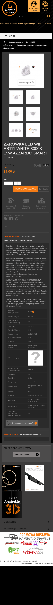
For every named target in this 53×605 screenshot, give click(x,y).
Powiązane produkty (11, 434)
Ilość (5, 179)
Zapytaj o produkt (26, 240)
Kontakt (48, 23)
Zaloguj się (34, 6)
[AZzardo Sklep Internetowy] (9, 8)
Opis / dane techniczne (11, 236)
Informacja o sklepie (15, 528)
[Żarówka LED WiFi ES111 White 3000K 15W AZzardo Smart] (16, 97)
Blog (39, 23)
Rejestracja (22, 23)
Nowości (13, 23)
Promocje (31, 23)
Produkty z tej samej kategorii (30, 434)
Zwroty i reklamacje (11, 240)
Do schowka (43, 189)
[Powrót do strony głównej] (4, 42)
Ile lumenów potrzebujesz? (22, 423)
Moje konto (10, 522)
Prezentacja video (28, 236)
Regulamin (4, 23)
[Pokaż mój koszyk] (45, 6)
